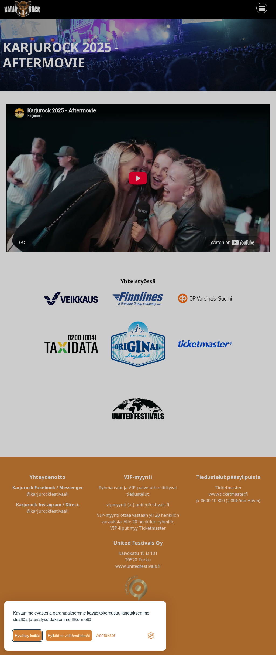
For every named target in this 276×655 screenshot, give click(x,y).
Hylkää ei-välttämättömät (69, 635)
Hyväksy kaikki (27, 635)
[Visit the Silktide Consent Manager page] (150, 635)
